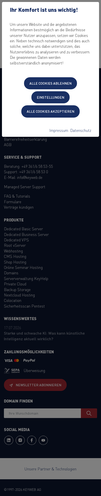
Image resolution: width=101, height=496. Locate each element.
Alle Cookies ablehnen (50, 83)
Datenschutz (80, 130)
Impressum (58, 130)
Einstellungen (50, 97)
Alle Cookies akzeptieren (50, 111)
